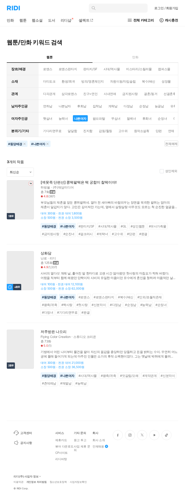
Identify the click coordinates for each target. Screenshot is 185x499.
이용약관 (18, 482)
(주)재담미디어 (63, 187)
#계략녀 (102, 234)
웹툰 (23, 20)
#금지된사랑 (50, 234)
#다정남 (115, 305)
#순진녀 (68, 234)
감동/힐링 (105, 131)
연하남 (47, 106)
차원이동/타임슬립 (123, 81)
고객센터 (26, 433)
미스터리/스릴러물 (139, 69)
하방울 (45, 187)
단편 (159, 131)
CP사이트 (61, 452)
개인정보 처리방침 (36, 482)
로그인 (166, 8)
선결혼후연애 (173, 94)
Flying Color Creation (56, 337)
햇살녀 (47, 118)
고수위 (123, 131)
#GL (124, 226)
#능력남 (145, 305)
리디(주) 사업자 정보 (26, 476)
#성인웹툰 (138, 226)
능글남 (159, 106)
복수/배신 (148, 81)
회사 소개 (98, 440)
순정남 (143, 106)
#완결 (143, 234)
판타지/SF (90, 69)
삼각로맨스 (69, 94)
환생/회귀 (68, 81)
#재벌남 (65, 383)
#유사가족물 (157, 226)
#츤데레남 (49, 383)
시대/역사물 (112, 69)
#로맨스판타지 (104, 297)
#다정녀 (47, 312)
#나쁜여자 (67, 226)
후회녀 (147, 118)
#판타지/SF (86, 226)
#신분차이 (99, 305)
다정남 (128, 106)
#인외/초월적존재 (149, 297)
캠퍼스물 (164, 69)
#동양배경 (49, 226)
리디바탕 (61, 459)
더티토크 (49, 81)
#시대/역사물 (107, 226)
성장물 (166, 81)
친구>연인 (90, 94)
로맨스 (47, 69)
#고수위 (117, 234)
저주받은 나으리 (54, 332)
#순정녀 (160, 305)
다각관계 (49, 94)
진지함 (87, 131)
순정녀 (162, 118)
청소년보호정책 (58, 482)
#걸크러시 (86, 234)
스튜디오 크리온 (84, 337)
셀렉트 (84, 20)
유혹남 (175, 106)
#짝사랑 (66, 305)
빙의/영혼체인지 (92, 81)
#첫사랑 (82, 305)
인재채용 (98, 446)
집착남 (97, 106)
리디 (53, 258)
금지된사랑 (130, 94)
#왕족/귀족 (49, 305)
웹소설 (37, 20)
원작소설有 (141, 131)
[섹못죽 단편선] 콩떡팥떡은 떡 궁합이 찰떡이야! (79, 182)
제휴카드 (61, 440)
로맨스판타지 (68, 69)
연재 (171, 131)
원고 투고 (80, 440)
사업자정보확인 (78, 482)
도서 (51, 20)
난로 (44, 258)
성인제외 (171, 171)
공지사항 (26, 443)
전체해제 (171, 144)
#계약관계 (150, 376)
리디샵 (66, 20)
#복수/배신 (125, 297)
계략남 (113, 106)
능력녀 (63, 118)
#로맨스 (84, 297)
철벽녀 (131, 118)
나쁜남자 (65, 106)
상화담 (46, 253)
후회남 (81, 106)
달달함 (72, 131)
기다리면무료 (52, 131)
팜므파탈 (99, 118)
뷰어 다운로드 (64, 446)
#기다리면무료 (67, 312)
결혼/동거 (150, 94)
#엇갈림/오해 (129, 376)
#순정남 (130, 305)
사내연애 (110, 94)
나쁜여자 (80, 118)
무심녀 (115, 118)
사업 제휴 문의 (82, 448)
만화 (10, 20)
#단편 (131, 234)
